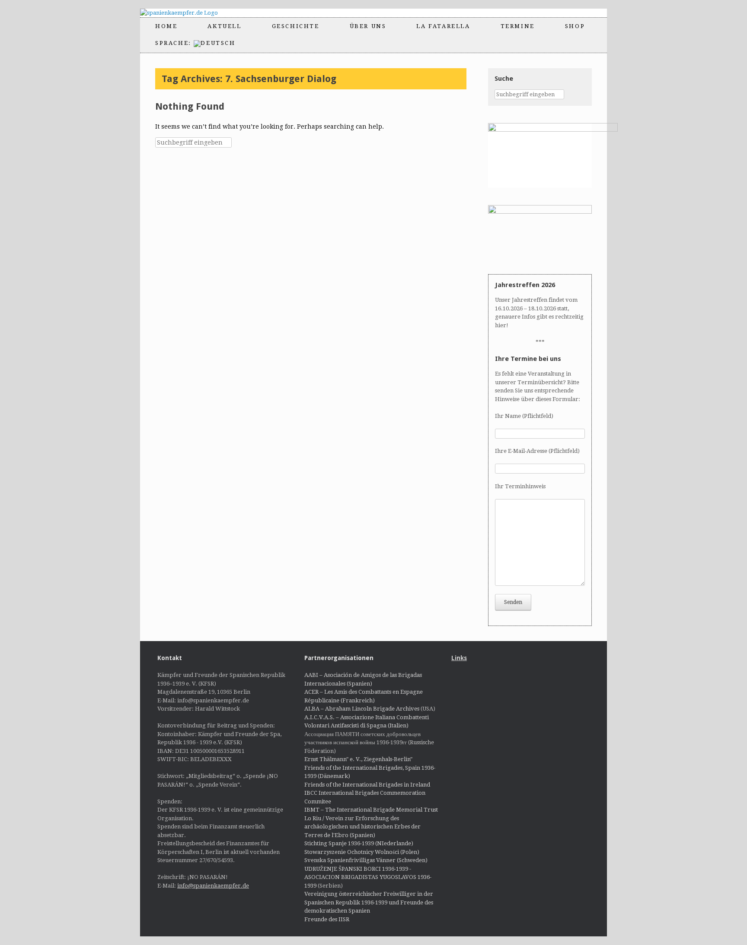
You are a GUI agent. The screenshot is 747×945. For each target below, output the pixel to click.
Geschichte (295, 26)
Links (459, 657)
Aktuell (224, 26)
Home (166, 26)
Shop (575, 26)
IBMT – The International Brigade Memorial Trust (371, 809)
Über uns (368, 26)
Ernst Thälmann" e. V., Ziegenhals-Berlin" (358, 759)
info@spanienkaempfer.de (213, 885)
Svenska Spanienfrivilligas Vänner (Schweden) (366, 860)
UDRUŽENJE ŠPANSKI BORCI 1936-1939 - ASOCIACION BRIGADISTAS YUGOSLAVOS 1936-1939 (367, 877)
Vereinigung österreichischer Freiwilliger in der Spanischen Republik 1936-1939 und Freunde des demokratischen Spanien (368, 902)
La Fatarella (443, 26)
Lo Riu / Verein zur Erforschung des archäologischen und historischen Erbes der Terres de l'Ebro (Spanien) (362, 826)
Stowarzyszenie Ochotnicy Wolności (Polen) (361, 852)
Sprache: (174, 43)
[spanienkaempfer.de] (186, 13)
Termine (518, 26)
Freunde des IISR (326, 919)
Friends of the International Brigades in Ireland (367, 784)
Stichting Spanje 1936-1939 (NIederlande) (358, 843)
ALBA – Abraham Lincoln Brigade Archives (361, 708)
